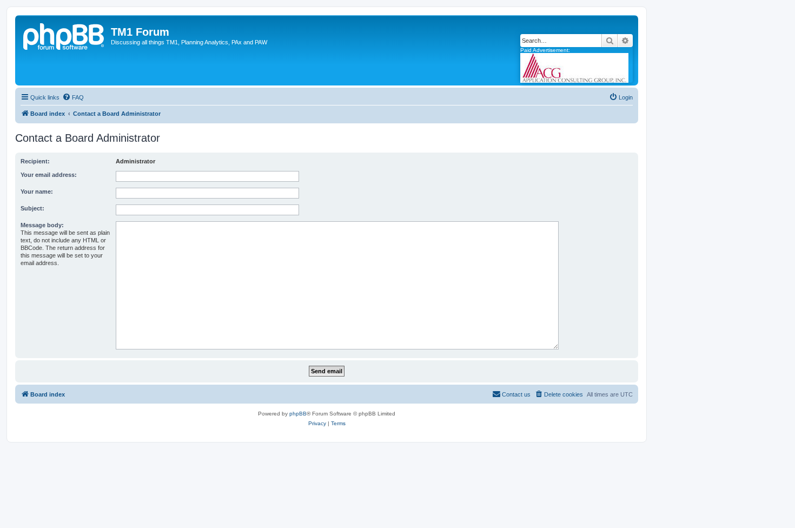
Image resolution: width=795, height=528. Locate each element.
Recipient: (35, 161)
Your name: (37, 191)
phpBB (298, 414)
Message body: (42, 225)
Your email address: (49, 174)
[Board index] (64, 35)
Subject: (32, 208)
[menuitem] (73, 97)
